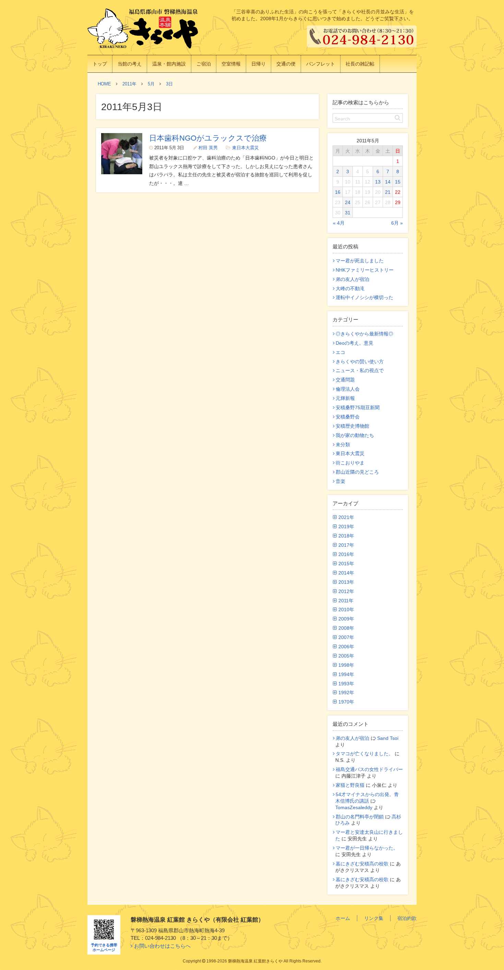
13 (378, 182)
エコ (340, 352)
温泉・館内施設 (169, 64)
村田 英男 (208, 147)
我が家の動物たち (355, 435)
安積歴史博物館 (352, 426)
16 (337, 192)
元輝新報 (345, 398)
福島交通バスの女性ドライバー (369, 769)
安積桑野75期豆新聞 (358, 407)
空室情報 (231, 64)
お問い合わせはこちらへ (162, 946)
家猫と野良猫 (350, 785)
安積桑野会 (348, 416)
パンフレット (320, 64)
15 (397, 182)
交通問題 (345, 379)
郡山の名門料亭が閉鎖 (360, 816)
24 (347, 202)
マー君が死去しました (360, 260)
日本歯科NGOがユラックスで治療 (208, 138)
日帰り (258, 64)
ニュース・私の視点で (360, 370)
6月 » (397, 223)
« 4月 (339, 223)
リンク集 (373, 918)
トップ (100, 64)
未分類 (343, 444)
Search (342, 118)
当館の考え (130, 64)
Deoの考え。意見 (354, 343)
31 (347, 212)
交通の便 (286, 64)
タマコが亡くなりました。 (364, 753)
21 (388, 192)
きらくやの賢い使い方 (360, 361)
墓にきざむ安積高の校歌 (362, 863)
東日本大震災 (245, 147)
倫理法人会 (348, 389)
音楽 (340, 481)
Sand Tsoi (387, 738)
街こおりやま (350, 462)
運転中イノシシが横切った (364, 297)
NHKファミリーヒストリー (365, 270)
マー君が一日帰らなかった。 (367, 848)
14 (388, 182)
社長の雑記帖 (360, 64)
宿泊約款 (407, 918)
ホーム (343, 918)
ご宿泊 (203, 64)
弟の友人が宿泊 (352, 279)
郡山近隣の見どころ (357, 472)
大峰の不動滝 (350, 288)
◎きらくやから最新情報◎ (364, 333)
